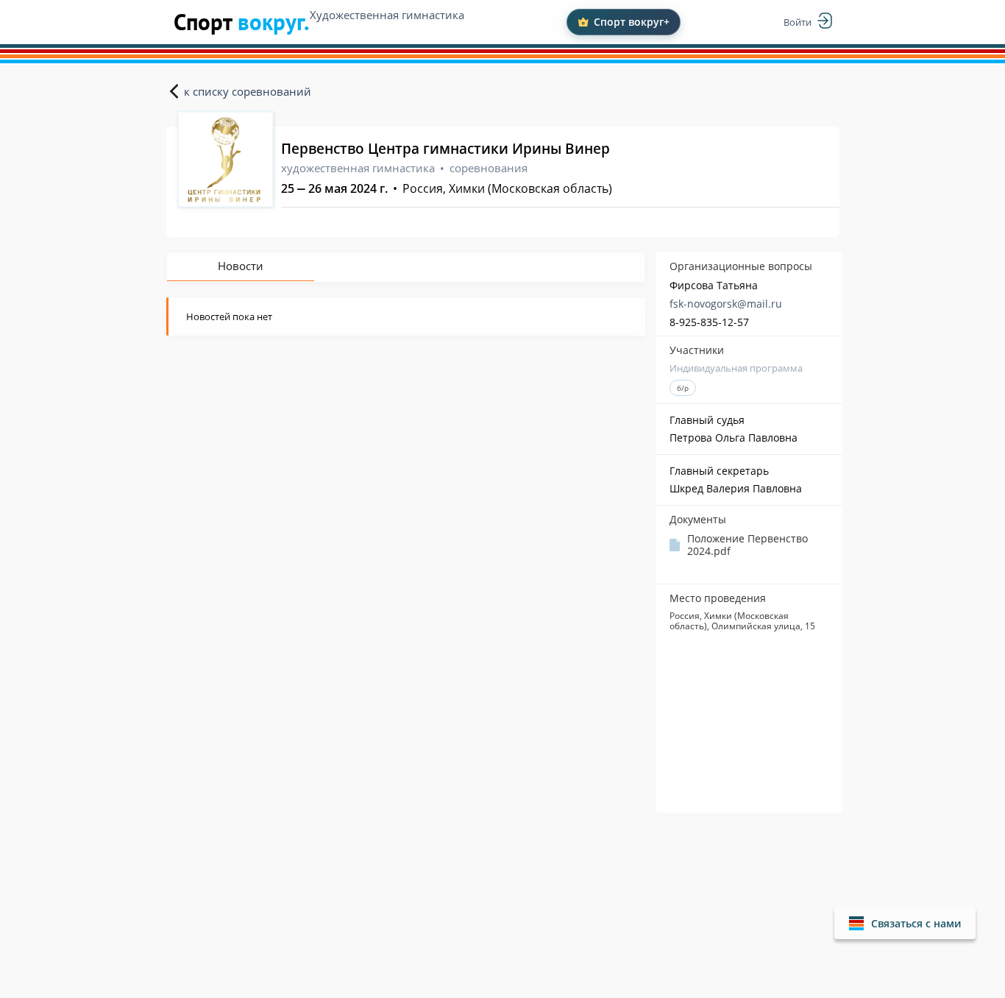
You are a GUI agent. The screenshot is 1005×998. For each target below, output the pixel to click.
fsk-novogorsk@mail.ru (726, 303)
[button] (905, 923)
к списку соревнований (247, 91)
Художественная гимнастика (387, 14)
